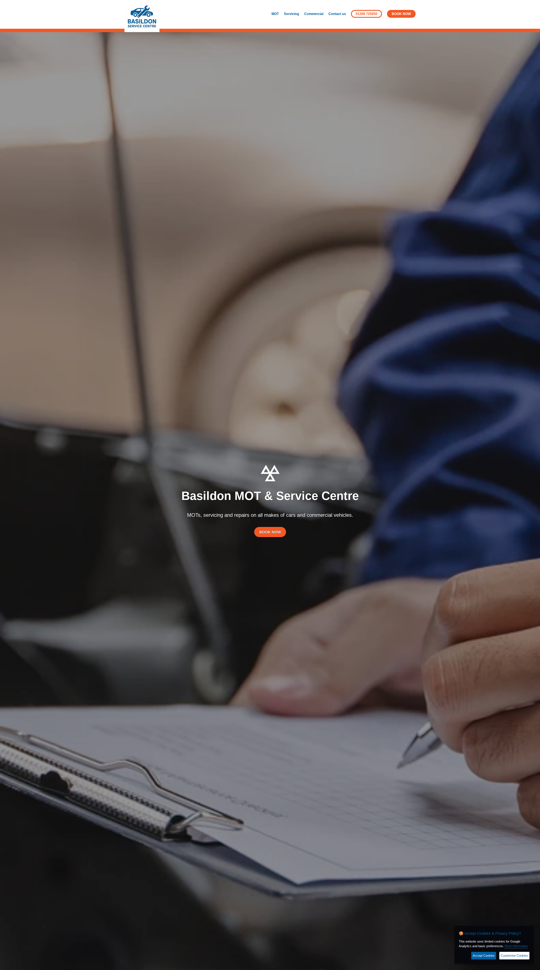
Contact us (337, 14)
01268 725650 (366, 14)
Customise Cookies (514, 955)
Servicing (291, 14)
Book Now (270, 532)
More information (516, 946)
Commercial (313, 14)
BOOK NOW (401, 14)
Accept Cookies (484, 955)
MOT (275, 14)
